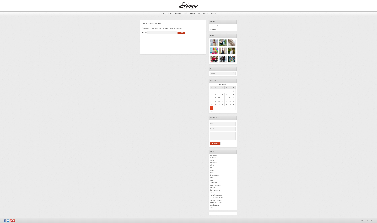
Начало (163, 14)
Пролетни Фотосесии (217, 26)
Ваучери (213, 14)
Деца (211, 177)
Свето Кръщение (214, 205)
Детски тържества (215, 175)
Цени (185, 14)
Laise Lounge (213, 155)
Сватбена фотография (216, 202)
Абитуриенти (213, 162)
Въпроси (192, 14)
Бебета (212, 165)
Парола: (144, 33)
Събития (213, 30)
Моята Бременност (215, 190)
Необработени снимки (216, 195)
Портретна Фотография (216, 197)
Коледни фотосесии (215, 185)
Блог (199, 14)
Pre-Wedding (213, 157)
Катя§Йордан (213, 182)
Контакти (205, 14)
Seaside (212, 160)
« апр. (211, 111)
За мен (170, 14)
